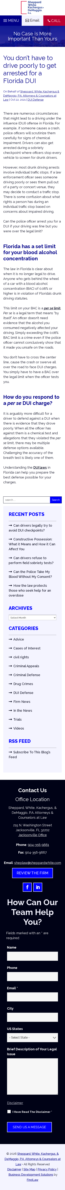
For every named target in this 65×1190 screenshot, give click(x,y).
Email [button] (34, 20)
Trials (17, 719)
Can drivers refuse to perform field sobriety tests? (31, 560)
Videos (18, 728)
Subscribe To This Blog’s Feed (29, 754)
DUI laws (40, 467)
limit (52, 308)
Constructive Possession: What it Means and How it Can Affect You (32, 544)
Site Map (29, 1169)
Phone (12, 968)
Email (12, 988)
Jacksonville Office (32, 835)
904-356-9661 (38, 845)
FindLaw (32, 1180)
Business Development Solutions (30, 1174)
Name (11, 947)
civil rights (21, 657)
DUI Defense (36, 99)
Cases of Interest (26, 648)
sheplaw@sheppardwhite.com (37, 863)
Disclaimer (15, 1103)
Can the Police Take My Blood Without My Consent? (30, 574)
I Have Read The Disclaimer (32, 1112)
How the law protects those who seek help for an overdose (30, 590)
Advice (18, 639)
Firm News (21, 702)
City (10, 1008)
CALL (56, 21)
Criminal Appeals (26, 666)
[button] (10, 20)
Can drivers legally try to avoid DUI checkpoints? (30, 528)
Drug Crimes (23, 684)
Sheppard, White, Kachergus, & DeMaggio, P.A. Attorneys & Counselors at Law (33, 1159)
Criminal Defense (26, 675)
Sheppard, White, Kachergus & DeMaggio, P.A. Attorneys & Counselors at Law (31, 95)
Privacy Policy (47, 1169)
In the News (22, 710)
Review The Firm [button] (32, 873)
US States (15, 1029)
